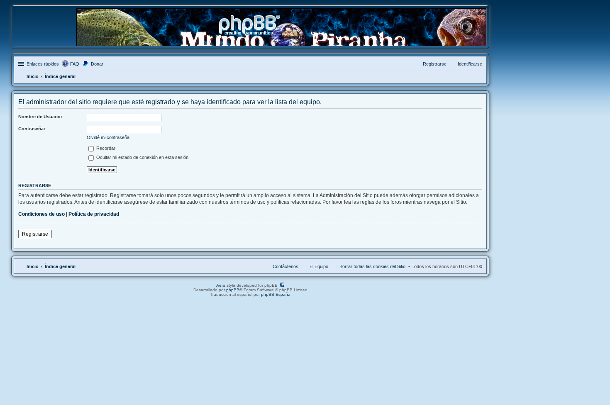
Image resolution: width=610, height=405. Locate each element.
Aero (220, 285)
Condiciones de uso (41, 214)
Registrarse (35, 234)
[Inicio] (250, 32)
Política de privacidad (93, 214)
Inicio (33, 266)
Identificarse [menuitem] (470, 63)
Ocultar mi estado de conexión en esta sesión (141, 157)
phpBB (232, 290)
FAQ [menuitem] (74, 63)
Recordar (105, 148)
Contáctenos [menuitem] (285, 266)
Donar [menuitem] (97, 63)
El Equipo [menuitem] (319, 266)
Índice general (60, 266)
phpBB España (275, 294)
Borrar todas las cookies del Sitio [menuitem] (372, 266)
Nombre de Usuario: (40, 116)
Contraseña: (31, 128)
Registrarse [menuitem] (435, 63)
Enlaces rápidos (43, 63)
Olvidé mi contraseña (108, 137)
